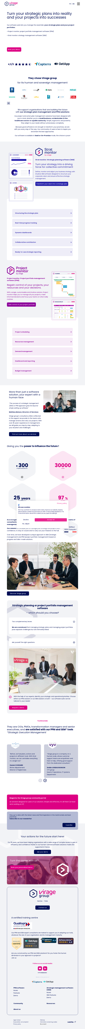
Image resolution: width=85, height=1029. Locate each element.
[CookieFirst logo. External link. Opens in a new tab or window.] (19, 505)
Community (18, 1003)
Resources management (24, 342)
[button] (42, 621)
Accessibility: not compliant (20, 1022)
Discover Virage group (18, 593)
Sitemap (42, 1020)
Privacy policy (17, 1024)
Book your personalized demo (22, 867)
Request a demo (18, 708)
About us (17, 1009)
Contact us (42, 908)
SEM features (51, 995)
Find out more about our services (24, 434)
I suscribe (69, 825)
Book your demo (14, 49)
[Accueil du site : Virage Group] (11, 4)
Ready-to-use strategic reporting (28, 252)
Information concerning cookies (48, 1022)
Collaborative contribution (25, 242)
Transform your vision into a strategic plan (51, 184)
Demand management (23, 351)
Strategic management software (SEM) (60, 989)
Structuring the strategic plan (26, 213)
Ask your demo (42, 852)
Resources (51, 1003)
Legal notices (17, 1020)
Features (16, 993)
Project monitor (13, 31)
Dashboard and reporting (25, 361)
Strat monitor (13, 35)
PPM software (18, 988)
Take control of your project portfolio (21, 304)
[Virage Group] (43, 893)
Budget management (23, 371)
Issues (15, 990)
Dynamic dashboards (23, 233)
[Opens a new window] (40, 968)
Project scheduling (22, 332)
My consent (43, 1024)
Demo (15, 996)
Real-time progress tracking (26, 223)
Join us (13, 958)
